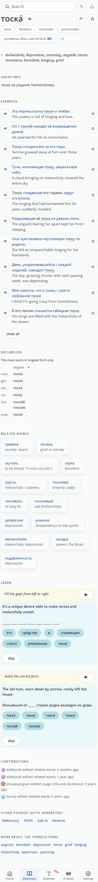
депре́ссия (14, 520)
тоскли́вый (44, 501)
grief (68, 844)
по (13, 84)
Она (15, 238)
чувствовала (31, 238)
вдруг (69, 192)
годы (60, 146)
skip (11, 658)
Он (14, 126)
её (50, 126)
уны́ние (42, 520)
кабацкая (61, 310)
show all (13, 334)
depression (42, 844)
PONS (28, 820)
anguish (7, 844)
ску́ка (69, 463)
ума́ (62, 290)
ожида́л (40, 126)
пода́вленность (18, 558)
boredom (23, 844)
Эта (15, 111)
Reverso (58, 820)
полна (37, 111)
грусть (10, 482)
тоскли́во (60, 482)
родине (18, 244)
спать (74, 218)
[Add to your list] (92, 18)
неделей (19, 270)
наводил (36, 270)
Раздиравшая (23, 218)
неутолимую (54, 238)
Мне (15, 290)
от (68, 290)
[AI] (92, 6)
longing (81, 844)
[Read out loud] (29, 18)
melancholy (10, 852)
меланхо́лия (15, 539)
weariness (30, 852)
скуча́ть (11, 463)
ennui (58, 844)
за (47, 146)
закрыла (63, 166)
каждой (64, 264)
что (39, 290)
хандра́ (62, 539)
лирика (25, 111)
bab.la (43, 820)
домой (17, 131)
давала (62, 218)
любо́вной (21, 295)
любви (64, 111)
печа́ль (46, 444)
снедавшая (32, 192)
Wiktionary (10, 820)
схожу (50, 290)
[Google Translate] (81, 6)
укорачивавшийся (39, 264)
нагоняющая (33, 166)
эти (52, 146)
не (53, 218)
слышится (43, 310)
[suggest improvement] (81, 18)
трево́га (11, 444)
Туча (16, 166)
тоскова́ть (13, 501)
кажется (27, 290)
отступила (20, 198)
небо (16, 172)
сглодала (30, 146)
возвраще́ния (64, 126)
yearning (47, 852)
